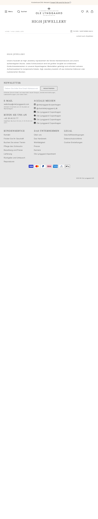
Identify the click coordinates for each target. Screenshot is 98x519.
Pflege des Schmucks (13, 146)
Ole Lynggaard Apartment (45, 154)
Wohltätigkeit (39, 142)
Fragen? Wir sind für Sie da (59, 2)
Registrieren (49, 88)
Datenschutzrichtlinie (73, 139)
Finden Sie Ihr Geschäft (14, 139)
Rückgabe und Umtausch (14, 158)
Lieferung (8, 154)
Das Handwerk (40, 139)
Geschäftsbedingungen (74, 135)
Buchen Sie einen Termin (14, 142)
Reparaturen (9, 162)
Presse (37, 146)
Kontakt (7, 135)
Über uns (38, 135)
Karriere (37, 150)
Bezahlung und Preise (13, 150)
